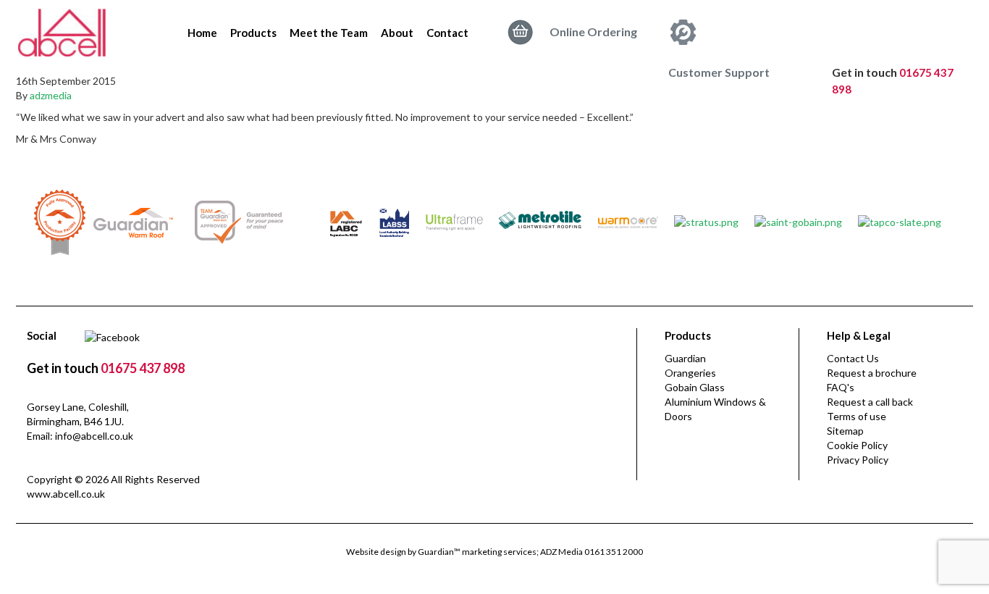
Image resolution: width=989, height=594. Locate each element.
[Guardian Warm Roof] (133, 221)
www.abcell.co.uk (66, 494)
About (397, 32)
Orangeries (690, 373)
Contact (447, 32)
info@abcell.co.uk (94, 436)
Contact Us (853, 358)
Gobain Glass (695, 387)
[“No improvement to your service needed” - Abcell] (62, 31)
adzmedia (51, 95)
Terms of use (856, 416)
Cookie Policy (857, 445)
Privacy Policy (857, 459)
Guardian (685, 358)
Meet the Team (329, 32)
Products (253, 32)
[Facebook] (112, 336)
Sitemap (845, 430)
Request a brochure (872, 373)
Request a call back (870, 402)
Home (202, 32)
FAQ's (840, 387)
